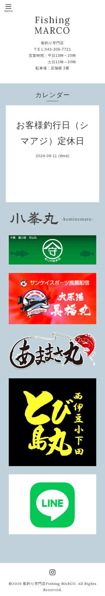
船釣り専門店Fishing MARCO (49, 583)
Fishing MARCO (52, 25)
